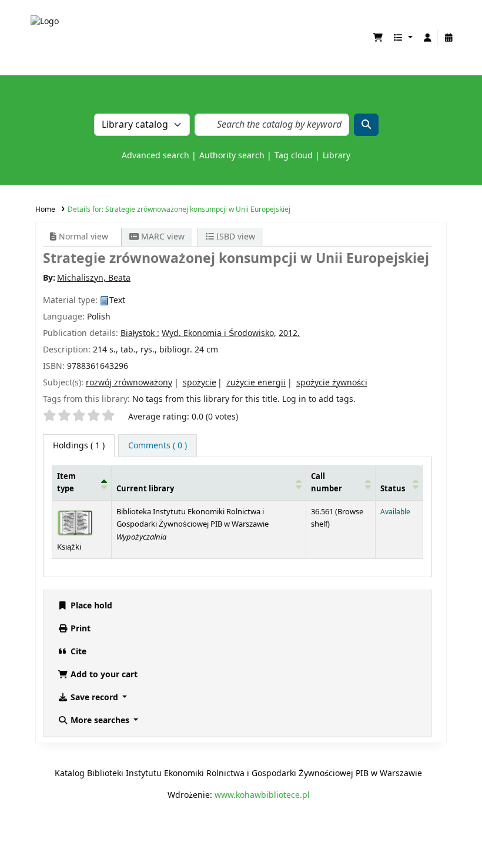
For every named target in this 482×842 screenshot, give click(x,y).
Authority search (232, 155)
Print (79, 629)
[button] (378, 38)
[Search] (366, 125)
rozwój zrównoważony (129, 383)
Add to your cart (103, 674)
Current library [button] (145, 489)
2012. (289, 333)
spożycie (199, 383)
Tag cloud (294, 155)
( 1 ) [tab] (79, 446)
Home (45, 209)
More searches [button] (100, 720)
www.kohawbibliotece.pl (262, 795)
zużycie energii (256, 383)
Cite (77, 651)
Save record (94, 697)
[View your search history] (448, 38)
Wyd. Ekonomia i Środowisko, (219, 333)
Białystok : (139, 333)
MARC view (162, 237)
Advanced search (155, 155)
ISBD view (234, 237)
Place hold (90, 606)
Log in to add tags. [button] (319, 399)
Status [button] (392, 489)
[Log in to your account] (427, 38)
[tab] (157, 445)
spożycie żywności (331, 383)
